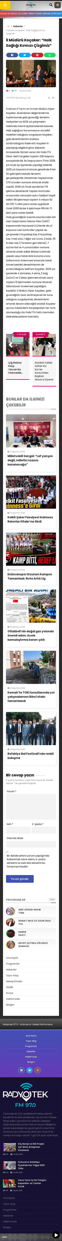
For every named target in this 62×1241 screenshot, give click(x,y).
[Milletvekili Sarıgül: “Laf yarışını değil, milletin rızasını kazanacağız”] (31, 430)
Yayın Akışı (12, 975)
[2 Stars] (9, 98)
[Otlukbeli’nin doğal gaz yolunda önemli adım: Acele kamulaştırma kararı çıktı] (31, 606)
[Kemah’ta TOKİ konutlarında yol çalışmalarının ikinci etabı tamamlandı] (31, 667)
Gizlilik (9, 987)
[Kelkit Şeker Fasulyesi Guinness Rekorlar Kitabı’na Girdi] (31, 492)
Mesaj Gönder (14, 981)
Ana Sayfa (12, 958)
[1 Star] (7, 98)
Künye (9, 993)
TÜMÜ (52, 899)
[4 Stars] (13, 98)
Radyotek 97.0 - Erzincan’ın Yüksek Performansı (28, 1024)
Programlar (13, 963)
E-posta (38, 824)
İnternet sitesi (15, 838)
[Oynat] (56, 1235)
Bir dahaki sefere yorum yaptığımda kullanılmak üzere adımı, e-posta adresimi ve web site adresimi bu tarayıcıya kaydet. (28, 861)
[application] (31, 1236)
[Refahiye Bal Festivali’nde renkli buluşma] (31, 728)
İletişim (10, 1005)
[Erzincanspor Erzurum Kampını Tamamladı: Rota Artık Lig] (31, 549)
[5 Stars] (14, 98)
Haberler (18, 26)
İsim (10, 824)
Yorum (11, 791)
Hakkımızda (13, 999)
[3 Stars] (11, 98)
